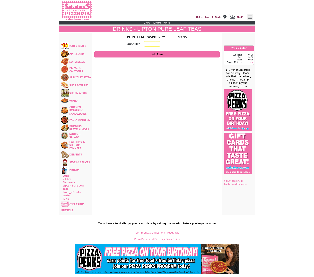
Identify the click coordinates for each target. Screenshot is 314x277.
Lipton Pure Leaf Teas (73, 187)
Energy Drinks (72, 192)
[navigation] (211, 17)
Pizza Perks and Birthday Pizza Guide (157, 239)
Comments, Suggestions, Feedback (157, 232)
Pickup (250, 62)
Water (67, 195)
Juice (66, 198)
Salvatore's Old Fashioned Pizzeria (235, 182)
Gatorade (69, 182)
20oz (66, 175)
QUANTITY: (133, 44)
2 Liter (67, 179)
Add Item (157, 54)
